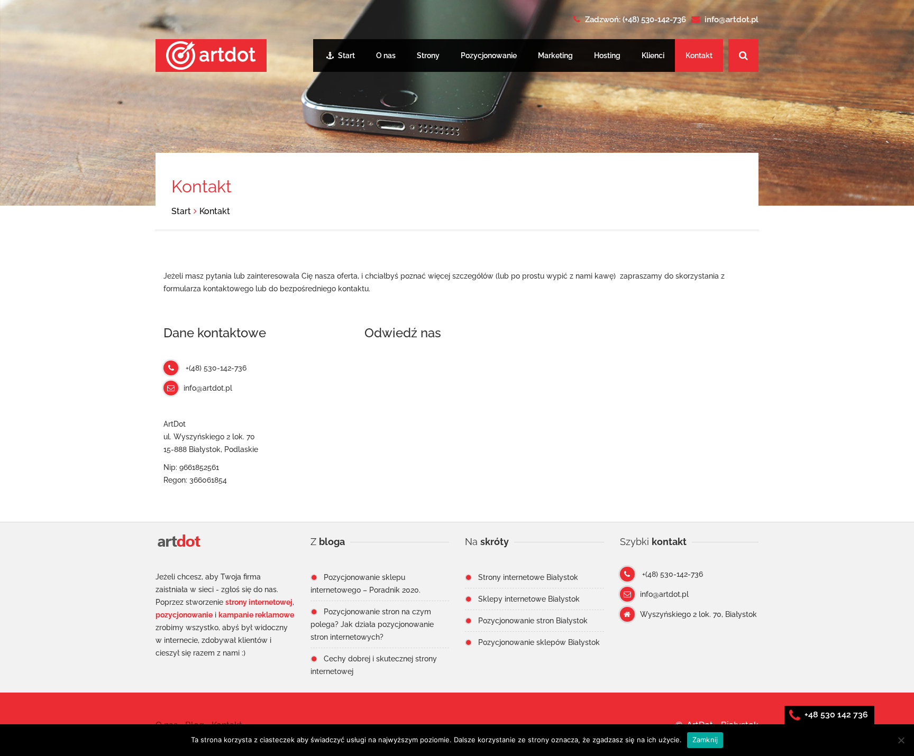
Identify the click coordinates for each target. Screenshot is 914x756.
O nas (386, 55)
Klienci (653, 55)
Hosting (607, 55)
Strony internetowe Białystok (528, 577)
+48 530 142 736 (835, 714)
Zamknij (705, 739)
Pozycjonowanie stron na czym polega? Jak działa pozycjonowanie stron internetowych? (372, 624)
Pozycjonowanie (489, 55)
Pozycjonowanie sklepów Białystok (539, 642)
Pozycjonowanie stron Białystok (533, 620)
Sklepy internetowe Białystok (529, 599)
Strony (428, 55)
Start (345, 55)
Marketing (555, 55)
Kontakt (699, 55)
